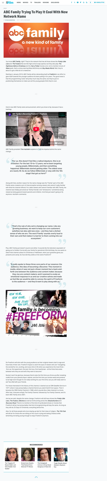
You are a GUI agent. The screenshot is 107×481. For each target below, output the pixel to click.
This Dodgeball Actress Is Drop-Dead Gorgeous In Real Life (44, 465)
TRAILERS (37, 2)
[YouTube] (78, 2)
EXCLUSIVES (55, 2)
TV (31, 2)
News (5, 8)
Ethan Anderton (10, 20)
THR (39, 149)
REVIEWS (46, 2)
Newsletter (100, 2)
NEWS (19, 2)
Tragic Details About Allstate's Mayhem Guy (60, 465)
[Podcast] (90, 2)
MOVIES (25, 2)
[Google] (84, 2)
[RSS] (87, 2)
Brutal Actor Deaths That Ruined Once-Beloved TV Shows (27, 465)
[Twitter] (75, 2)
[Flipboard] (81, 2)
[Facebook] (72, 2)
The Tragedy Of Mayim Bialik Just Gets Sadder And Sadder (10, 466)
